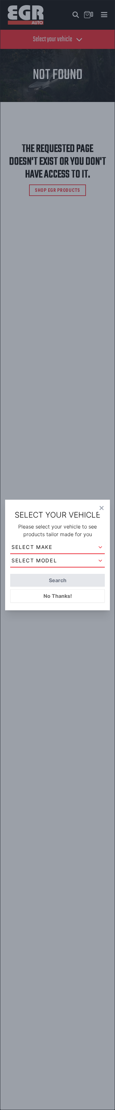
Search (57, 580)
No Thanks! (57, 596)
